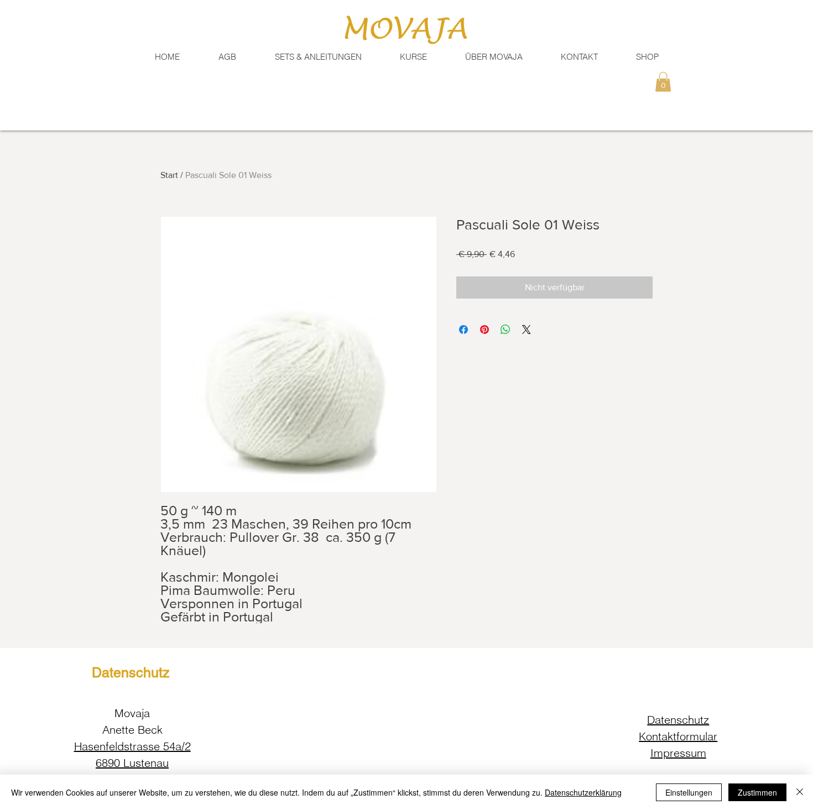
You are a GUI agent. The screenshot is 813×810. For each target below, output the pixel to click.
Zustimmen (757, 792)
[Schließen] (799, 792)
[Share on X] (526, 329)
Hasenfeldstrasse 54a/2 (132, 746)
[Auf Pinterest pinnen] (484, 329)
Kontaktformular (678, 736)
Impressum (678, 753)
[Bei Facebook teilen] (463, 329)
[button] (579, 56)
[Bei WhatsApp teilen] (505, 329)
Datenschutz (678, 720)
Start (169, 175)
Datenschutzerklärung (583, 792)
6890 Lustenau (132, 763)
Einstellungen (688, 792)
